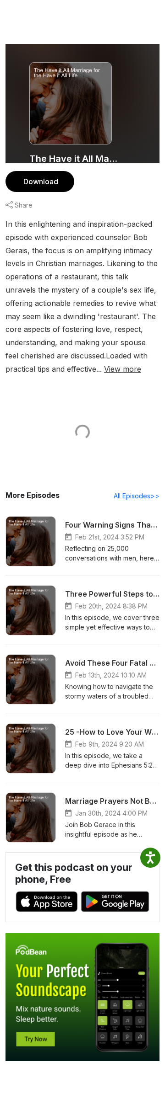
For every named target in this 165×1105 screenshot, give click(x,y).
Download (40, 181)
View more (122, 369)
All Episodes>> (137, 496)
